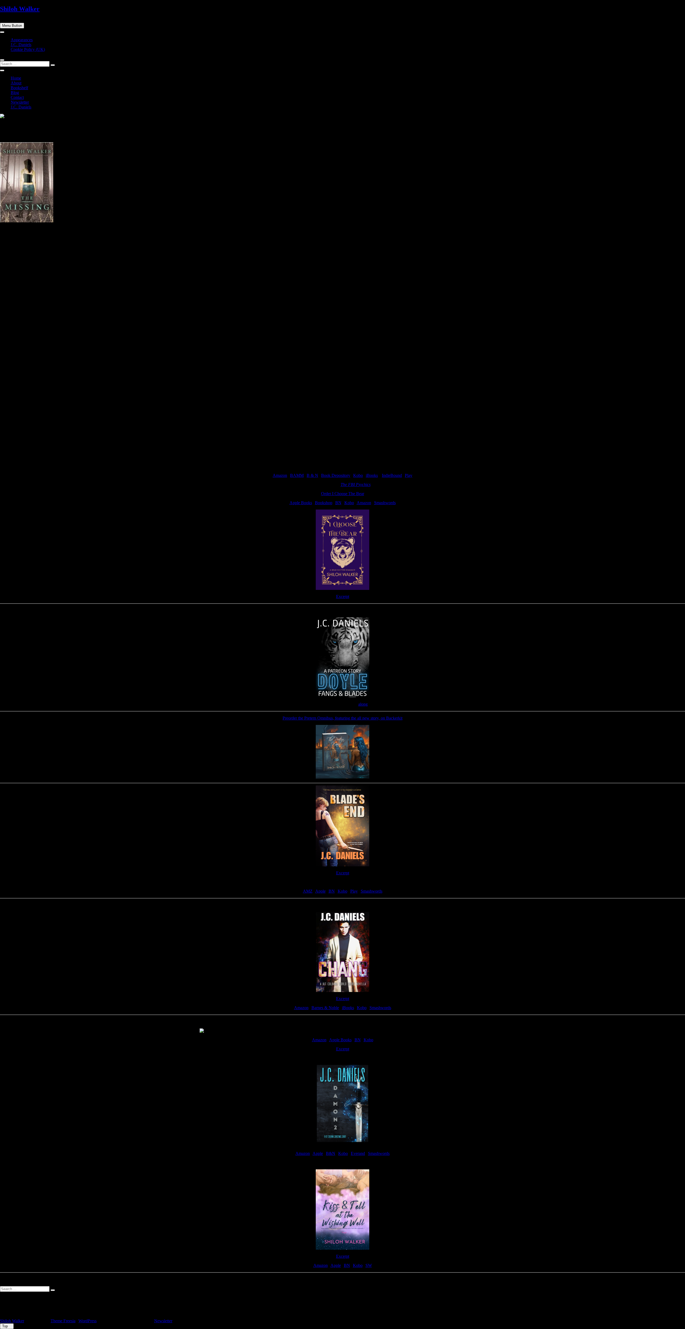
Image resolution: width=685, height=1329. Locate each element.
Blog (15, 92)
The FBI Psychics (356, 484)
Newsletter (20, 102)
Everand (358, 1153)
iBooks (372, 475)
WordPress (87, 1321)
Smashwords (385, 502)
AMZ (308, 891)
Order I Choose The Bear (342, 493)
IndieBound (392, 475)
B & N (312, 475)
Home (16, 78)
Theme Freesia (63, 1321)
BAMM (297, 475)
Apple (320, 891)
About (16, 83)
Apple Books (301, 502)
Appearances (22, 40)
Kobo (358, 475)
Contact (17, 97)
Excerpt (342, 596)
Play (408, 475)
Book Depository (335, 475)
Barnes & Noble (325, 1007)
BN (338, 502)
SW (369, 1265)
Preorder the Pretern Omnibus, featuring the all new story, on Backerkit (342, 718)
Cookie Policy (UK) (28, 49)
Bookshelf (19, 87)
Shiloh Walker (20, 8)
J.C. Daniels (21, 44)
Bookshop (323, 502)
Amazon (280, 475)
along (363, 704)
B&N (330, 1153)
